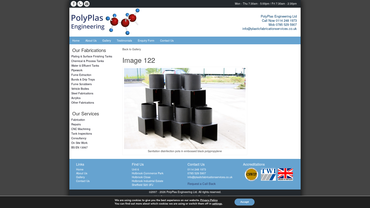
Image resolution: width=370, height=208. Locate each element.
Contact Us (167, 40)
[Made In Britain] (285, 174)
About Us (91, 40)
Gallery (106, 40)
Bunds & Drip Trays (83, 79)
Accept (244, 202)
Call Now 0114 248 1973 (279, 20)
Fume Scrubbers (81, 84)
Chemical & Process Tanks (87, 61)
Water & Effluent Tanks (85, 65)
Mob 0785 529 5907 (283, 24)
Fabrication (78, 120)
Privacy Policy (209, 200)
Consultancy (78, 138)
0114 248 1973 (197, 169)
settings (217, 203)
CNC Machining (80, 129)
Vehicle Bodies (80, 89)
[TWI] (268, 174)
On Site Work (79, 143)
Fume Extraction (81, 75)
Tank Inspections (81, 133)
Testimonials (124, 40)
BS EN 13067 (79, 147)
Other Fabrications (82, 102)
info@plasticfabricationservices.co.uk (269, 28)
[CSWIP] (251, 174)
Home (76, 40)
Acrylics (76, 98)
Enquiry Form (146, 40)
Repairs (76, 124)
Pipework (76, 70)
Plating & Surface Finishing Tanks (91, 56)
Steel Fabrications (82, 93)
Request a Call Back (202, 183)
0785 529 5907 (197, 173)
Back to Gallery (131, 49)
